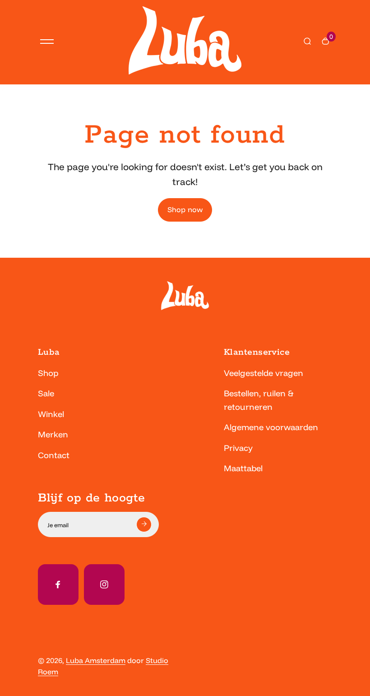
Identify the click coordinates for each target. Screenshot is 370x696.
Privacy (238, 448)
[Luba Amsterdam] (185, 71)
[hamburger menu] (47, 41)
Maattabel (243, 468)
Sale (46, 393)
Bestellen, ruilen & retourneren (258, 400)
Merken (53, 434)
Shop (48, 373)
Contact (53, 455)
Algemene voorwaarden (271, 427)
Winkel (51, 414)
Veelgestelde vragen (263, 373)
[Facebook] (58, 584)
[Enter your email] (144, 524)
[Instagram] (104, 584)
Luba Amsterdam (95, 660)
